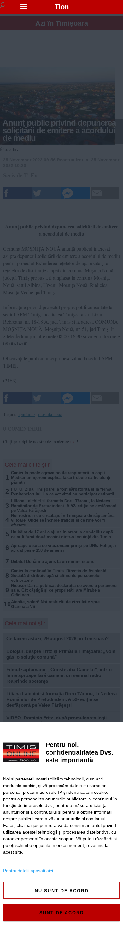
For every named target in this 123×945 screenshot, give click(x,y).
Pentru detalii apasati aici (28, 870)
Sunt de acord (61, 912)
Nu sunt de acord (62, 890)
